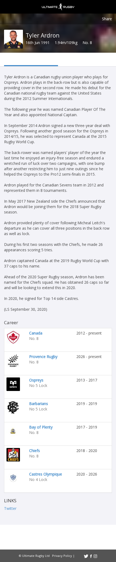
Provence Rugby (43, 356)
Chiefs (34, 450)
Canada (35, 333)
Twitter (10, 508)
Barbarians (38, 403)
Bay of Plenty (41, 427)
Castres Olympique (45, 474)
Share (107, 18)
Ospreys (36, 380)
